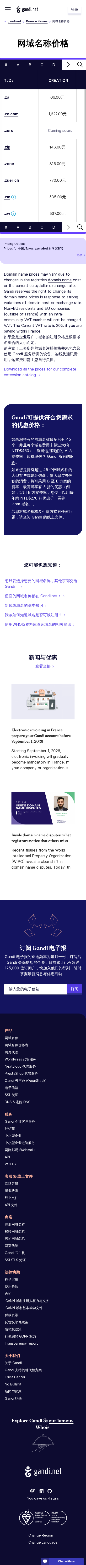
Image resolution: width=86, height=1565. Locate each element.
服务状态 (11, 1191)
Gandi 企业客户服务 (20, 1121)
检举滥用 (11, 1279)
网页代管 (11, 1052)
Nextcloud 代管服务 (20, 1066)
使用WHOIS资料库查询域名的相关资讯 (38, 624)
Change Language (43, 1542)
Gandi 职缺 (13, 1398)
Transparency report (21, 1343)
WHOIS (10, 1164)
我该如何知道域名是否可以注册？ (33, 614)
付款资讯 (11, 1315)
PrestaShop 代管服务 (21, 1073)
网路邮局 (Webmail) (20, 1150)
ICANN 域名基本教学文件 (24, 1308)
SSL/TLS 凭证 (15, 1260)
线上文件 (11, 1198)
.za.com (11, 113)
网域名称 (11, 1038)
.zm (7, 196)
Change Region (40, 1535)
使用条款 (11, 1286)
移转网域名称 (15, 1231)
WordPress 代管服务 (20, 1059)
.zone (9, 163)
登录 (74, 9)
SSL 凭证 (11, 1095)
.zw (7, 213)
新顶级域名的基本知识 (24, 605)
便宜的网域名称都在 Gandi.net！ (33, 595)
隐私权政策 (13, 1329)
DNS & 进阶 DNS (17, 1102)
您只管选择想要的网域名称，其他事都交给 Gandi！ (41, 583)
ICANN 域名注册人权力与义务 (27, 1301)
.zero (8, 130)
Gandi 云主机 (15, 1253)
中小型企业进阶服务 (20, 1143)
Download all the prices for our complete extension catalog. (40, 372)
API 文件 (11, 1205)
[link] (32, 1491)
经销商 (10, 1128)
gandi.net (14, 21)
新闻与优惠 (13, 1391)
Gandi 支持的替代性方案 (23, 1370)
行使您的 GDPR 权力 (20, 1336)
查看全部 (43, 666)
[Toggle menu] (8, 9)
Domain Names (37, 21)
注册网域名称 (15, 1224)
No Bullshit (13, 1384)
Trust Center (15, 1377)
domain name (60, 280)
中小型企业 (13, 1136)
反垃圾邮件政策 (16, 1322)
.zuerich (11, 180)
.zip (7, 147)
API (7, 1157)
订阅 (74, 988)
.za (6, 97)
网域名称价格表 (16, 1045)
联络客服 (11, 1183)
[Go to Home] (27, 9)
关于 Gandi (13, 1363)
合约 (8, 1294)
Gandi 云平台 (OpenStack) (26, 1081)
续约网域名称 (15, 1238)
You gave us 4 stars (43, 1498)
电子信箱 (11, 1088)
